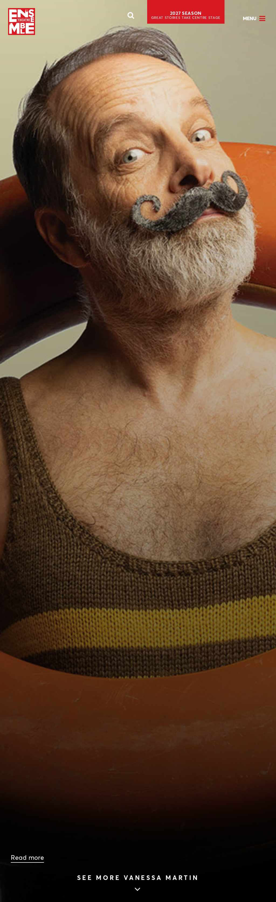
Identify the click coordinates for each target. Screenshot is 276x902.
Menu (250, 18)
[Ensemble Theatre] (21, 21)
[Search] (131, 17)
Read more (27, 858)
